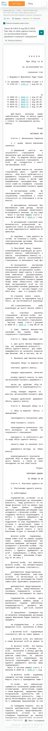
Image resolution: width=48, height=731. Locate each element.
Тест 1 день (16, 4)
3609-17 (25, 100)
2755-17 (25, 84)
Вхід (30, 4)
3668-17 (25, 102)
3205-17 (25, 97)
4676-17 (25, 105)
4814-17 (25, 107)
